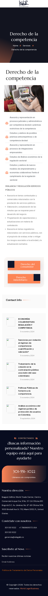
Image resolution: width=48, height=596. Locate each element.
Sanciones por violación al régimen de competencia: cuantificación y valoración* (29, 346)
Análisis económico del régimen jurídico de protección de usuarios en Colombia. (29, 410)
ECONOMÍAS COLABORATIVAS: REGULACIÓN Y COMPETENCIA (26, 323)
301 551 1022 (10, 527)
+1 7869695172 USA (28, 527)
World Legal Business (29, 588)
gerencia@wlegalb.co (14, 537)
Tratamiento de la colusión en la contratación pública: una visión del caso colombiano (28, 370)
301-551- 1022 (24, 471)
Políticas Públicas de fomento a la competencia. (28, 391)
